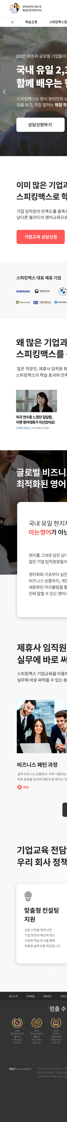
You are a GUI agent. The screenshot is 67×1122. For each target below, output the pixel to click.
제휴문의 (47, 996)
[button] (4, 91)
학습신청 (31, 21)
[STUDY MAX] (20, 1069)
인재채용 (30, 996)
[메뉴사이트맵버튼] (12, 22)
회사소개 (13, 996)
